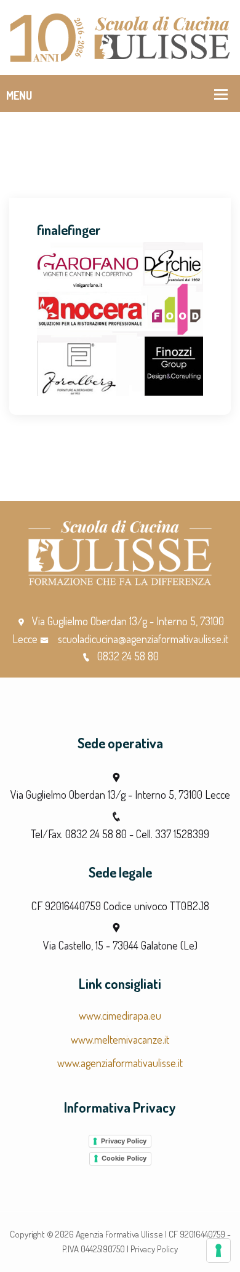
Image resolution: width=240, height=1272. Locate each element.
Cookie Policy (124, 1158)
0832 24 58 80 (128, 656)
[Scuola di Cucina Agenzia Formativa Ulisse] (120, 35)
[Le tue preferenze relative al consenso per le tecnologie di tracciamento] (218, 1250)
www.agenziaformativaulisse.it (120, 1063)
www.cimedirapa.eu (120, 1015)
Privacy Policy (123, 1141)
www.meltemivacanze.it (120, 1039)
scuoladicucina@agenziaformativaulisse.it (141, 639)
